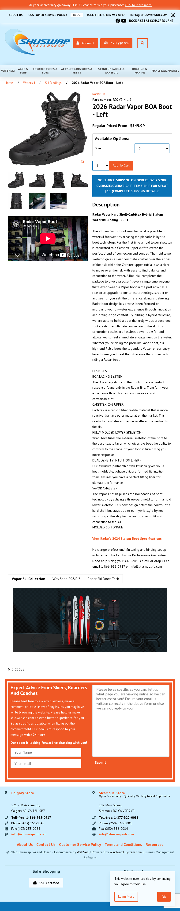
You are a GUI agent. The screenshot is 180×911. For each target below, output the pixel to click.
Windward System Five (126, 852)
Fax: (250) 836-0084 (113, 828)
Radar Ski (98, 94)
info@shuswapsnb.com (148, 15)
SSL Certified (48, 882)
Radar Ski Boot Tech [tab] (103, 578)
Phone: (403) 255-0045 (27, 823)
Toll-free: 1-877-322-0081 (119, 817)
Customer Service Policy (47, 15)
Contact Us (46, 844)
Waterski (8, 70)
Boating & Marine (139, 70)
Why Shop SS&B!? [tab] (66, 578)
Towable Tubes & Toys (45, 70)
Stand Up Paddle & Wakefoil (111, 70)
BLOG (77, 15)
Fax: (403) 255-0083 (25, 828)
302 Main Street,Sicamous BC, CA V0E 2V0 (134, 802)
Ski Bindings (53, 83)
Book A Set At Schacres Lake (151, 21)
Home (9, 83)
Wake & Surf (23, 70)
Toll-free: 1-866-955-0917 (105, 15)
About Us (16, 15)
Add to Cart (121, 165)
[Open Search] (142, 43)
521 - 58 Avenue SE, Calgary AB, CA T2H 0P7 (28, 802)
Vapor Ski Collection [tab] (28, 578)
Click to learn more (138, 5)
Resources (154, 844)
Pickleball (159, 70)
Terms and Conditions (123, 844)
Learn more (126, 896)
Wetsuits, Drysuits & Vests (77, 70)
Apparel (173, 70)
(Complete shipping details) (136, 191)
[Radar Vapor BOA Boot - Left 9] (48, 129)
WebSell (83, 852)
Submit (100, 762)
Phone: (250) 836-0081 (115, 823)
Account (87, 43)
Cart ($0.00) (119, 43)
